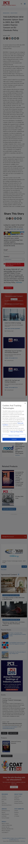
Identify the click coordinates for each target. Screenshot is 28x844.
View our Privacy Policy (16, 432)
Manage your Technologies (14, 435)
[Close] (25, 403)
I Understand (14, 439)
